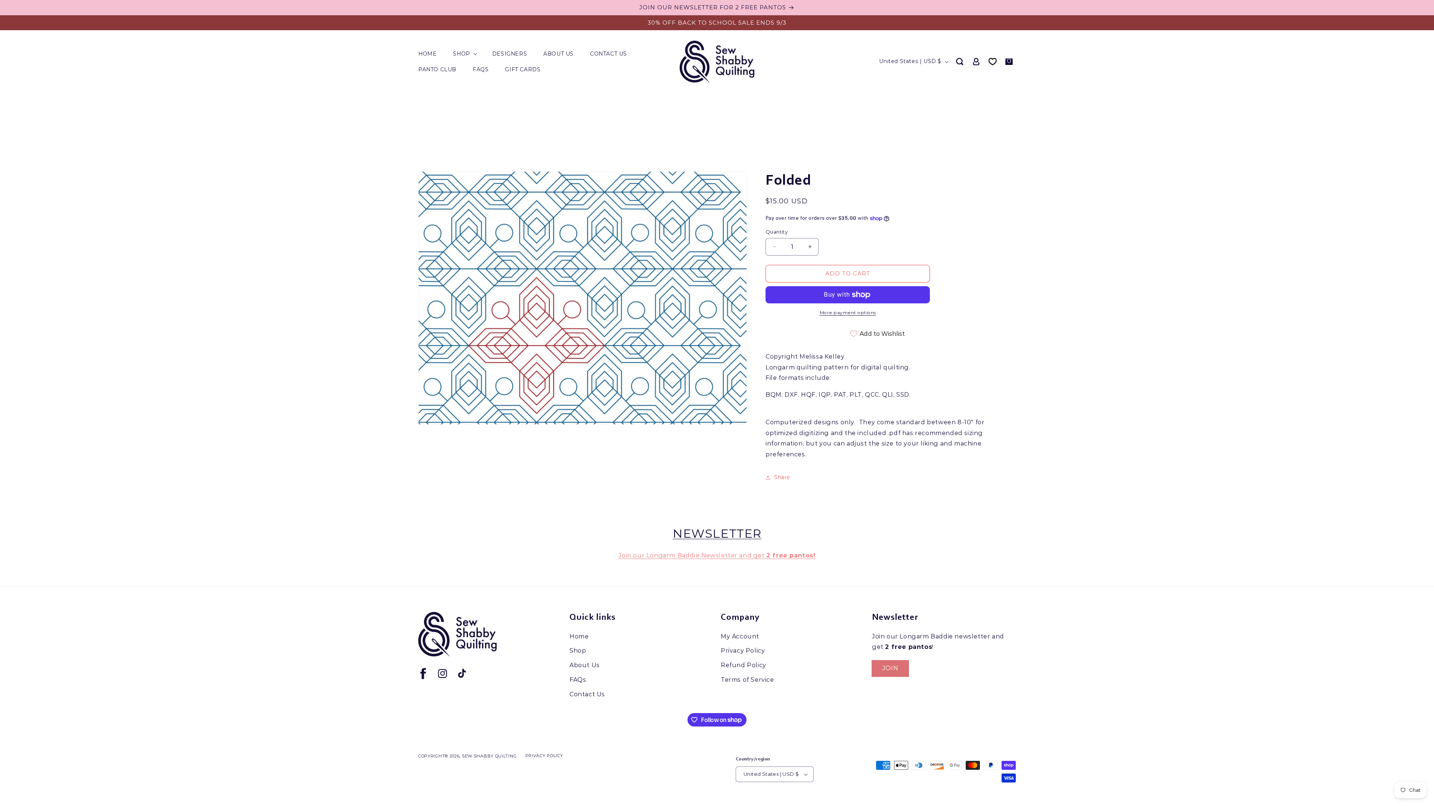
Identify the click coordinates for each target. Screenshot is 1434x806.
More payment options (848, 312)
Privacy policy (544, 755)
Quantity (777, 232)
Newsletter (717, 533)
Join (890, 668)
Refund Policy (743, 665)
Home (579, 636)
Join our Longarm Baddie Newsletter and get (716, 555)
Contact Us (587, 694)
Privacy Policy (743, 650)
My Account (740, 636)
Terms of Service (747, 679)
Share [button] (782, 477)
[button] (464, 54)
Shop (577, 650)
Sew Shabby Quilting (489, 756)
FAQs (577, 679)
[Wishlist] (992, 61)
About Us (584, 665)
